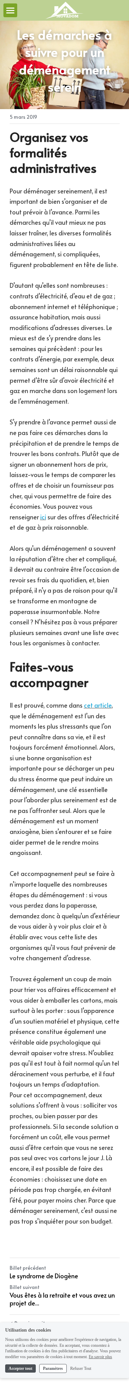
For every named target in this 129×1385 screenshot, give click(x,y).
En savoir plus (100, 1356)
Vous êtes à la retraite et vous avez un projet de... (62, 1299)
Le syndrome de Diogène (44, 1276)
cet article (97, 705)
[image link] (64, 10)
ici (43, 516)
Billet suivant (25, 1287)
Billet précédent (28, 1268)
